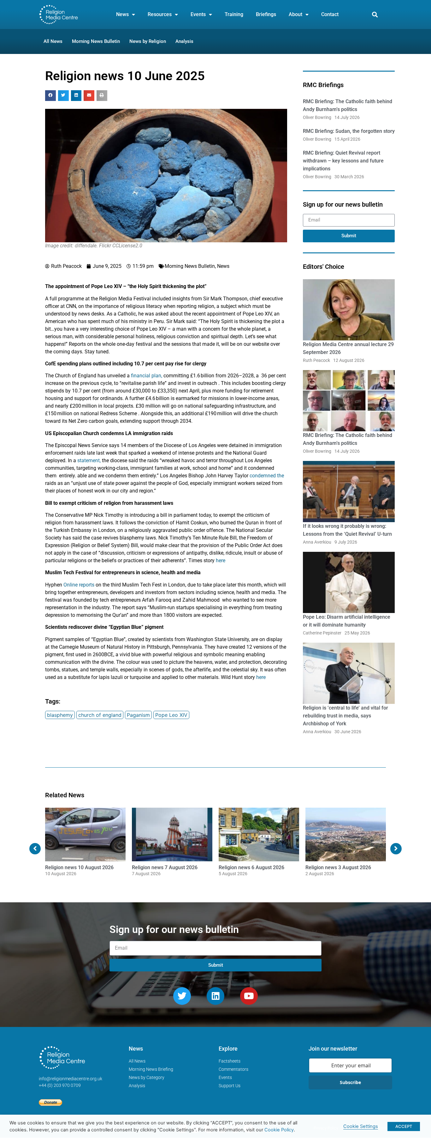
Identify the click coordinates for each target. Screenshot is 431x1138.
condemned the (267, 476)
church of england (99, 715)
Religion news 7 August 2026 (165, 867)
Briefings (266, 14)
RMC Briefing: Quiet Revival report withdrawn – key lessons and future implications (343, 161)
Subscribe (350, 1082)
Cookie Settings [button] (360, 1126)
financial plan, (146, 376)
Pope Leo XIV (171, 715)
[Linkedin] (215, 996)
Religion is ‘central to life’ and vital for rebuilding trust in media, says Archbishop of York (345, 716)
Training (234, 14)
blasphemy (60, 715)
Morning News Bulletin (190, 266)
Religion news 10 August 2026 (79, 867)
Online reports (78, 585)
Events (198, 14)
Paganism (138, 715)
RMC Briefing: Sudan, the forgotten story (349, 131)
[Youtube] (249, 996)
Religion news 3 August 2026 (338, 867)
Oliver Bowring (317, 117)
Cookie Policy (279, 1130)
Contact (330, 14)
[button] (375, 14)
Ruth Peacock (316, 360)
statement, (89, 460)
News (122, 14)
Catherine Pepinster (322, 632)
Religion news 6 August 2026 (251, 867)
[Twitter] (182, 996)
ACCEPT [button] (403, 1126)
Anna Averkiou (317, 542)
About (295, 14)
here (220, 560)
